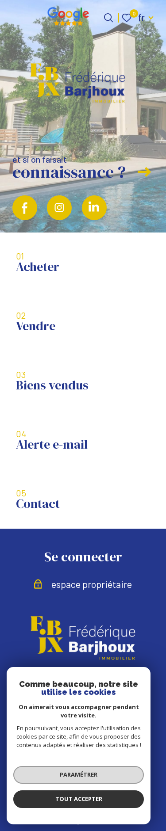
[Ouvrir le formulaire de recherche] (108, 18)
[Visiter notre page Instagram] (59, 207)
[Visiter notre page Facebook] (24, 207)
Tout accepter (78, 799)
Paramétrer (78, 774)
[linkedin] (94, 207)
